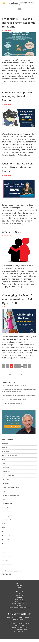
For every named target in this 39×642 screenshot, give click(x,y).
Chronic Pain (6, 467)
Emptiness (5, 484)
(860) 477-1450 (6, 575)
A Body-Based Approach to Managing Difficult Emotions (19, 96)
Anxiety (4, 447)
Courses (19, 597)
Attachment (5, 451)
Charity (4, 463)
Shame (4, 544)
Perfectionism (6, 524)
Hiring (19, 606)
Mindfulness (6, 512)
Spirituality (5, 548)
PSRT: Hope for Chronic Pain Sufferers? (14, 399)
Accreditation (19, 601)
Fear (3, 492)
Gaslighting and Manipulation (11, 496)
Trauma (4, 552)
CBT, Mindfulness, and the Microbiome (14, 385)
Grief (3, 500)
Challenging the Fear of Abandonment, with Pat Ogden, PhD (17, 299)
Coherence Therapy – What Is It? (12, 403)
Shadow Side (6, 540)
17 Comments (6, 307)
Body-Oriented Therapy (9, 455)
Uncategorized (6, 560)
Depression (6, 479)
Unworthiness (6, 564)
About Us (19, 591)
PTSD (3, 528)
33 (25, 366)
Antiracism (5, 443)
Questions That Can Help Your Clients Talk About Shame (18, 167)
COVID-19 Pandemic (8, 475)
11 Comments (6, 104)
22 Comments (6, 175)
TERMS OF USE (26, 607)
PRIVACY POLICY (18, 607)
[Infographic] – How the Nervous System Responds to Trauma (18, 22)
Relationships (6, 532)
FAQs (19, 593)
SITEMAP (11, 607)
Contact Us (20, 595)
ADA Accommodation (19, 604)
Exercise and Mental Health (10, 488)
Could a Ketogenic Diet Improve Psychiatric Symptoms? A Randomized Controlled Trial (19, 390)
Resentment (6, 536)
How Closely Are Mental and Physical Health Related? (19, 395)
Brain (3, 459)
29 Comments (6, 236)
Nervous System (7, 516)
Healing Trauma (7, 504)
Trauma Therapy (7, 556)
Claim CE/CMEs (19, 599)
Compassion (6, 471)
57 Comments (6, 30)
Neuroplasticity (7, 520)
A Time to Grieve (12, 232)
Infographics (6, 508)
